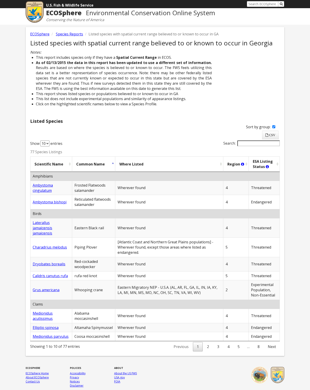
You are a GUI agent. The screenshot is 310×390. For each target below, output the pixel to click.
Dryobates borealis (49, 264)
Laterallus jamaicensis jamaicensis (42, 228)
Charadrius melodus (50, 247)
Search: (229, 143)
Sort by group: (258, 126)
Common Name (90, 164)
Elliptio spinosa (46, 327)
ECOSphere (39, 34)
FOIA (117, 381)
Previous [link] (181, 346)
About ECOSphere (37, 377)
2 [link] (208, 346)
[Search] (281, 4)
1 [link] (198, 346)
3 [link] (218, 346)
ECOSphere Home (37, 373)
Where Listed (131, 164)
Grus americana (46, 289)
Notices (75, 381)
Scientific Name (48, 164)
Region (234, 164)
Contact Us (33, 381)
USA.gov (119, 377)
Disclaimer (77, 386)
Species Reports (69, 34)
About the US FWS (125, 373)
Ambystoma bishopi (49, 202)
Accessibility (78, 373)
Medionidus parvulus (51, 336)
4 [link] (228, 346)
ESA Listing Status (263, 164)
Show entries (46, 143)
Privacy (74, 377)
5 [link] (239, 346)
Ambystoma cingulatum (43, 188)
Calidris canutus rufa (50, 275)
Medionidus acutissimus (43, 316)
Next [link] (272, 346)
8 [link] (259, 346)
